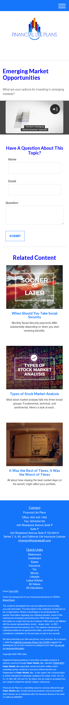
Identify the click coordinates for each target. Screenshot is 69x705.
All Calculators (34, 588)
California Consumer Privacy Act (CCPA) (31, 642)
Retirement (34, 554)
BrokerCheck (9, 599)
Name (12, 159)
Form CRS (13, 591)
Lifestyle (34, 576)
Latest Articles (34, 580)
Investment (34, 558)
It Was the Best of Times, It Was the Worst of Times (34, 472)
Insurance (34, 565)
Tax (34, 569)
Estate (34, 562)
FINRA (56, 662)
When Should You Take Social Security (34, 315)
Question (12, 203)
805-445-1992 (36, 54)
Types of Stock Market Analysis (34, 394)
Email (12, 181)
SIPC (62, 662)
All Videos (34, 584)
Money (34, 573)
